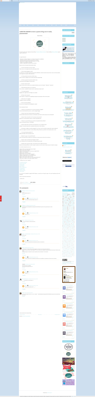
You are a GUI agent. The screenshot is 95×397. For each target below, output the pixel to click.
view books (72, 292)
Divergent (69, 211)
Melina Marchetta (69, 231)
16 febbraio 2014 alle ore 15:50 (33, 285)
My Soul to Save (71, 247)
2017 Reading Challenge (68, 312)
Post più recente (22, 314)
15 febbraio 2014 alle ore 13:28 (33, 198)
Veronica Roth (64, 211)
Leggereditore (64, 208)
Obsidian (73, 231)
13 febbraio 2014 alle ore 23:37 (30, 205)
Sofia (23, 247)
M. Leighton (67, 246)
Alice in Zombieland (69, 237)
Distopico (69, 200)
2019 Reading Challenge (68, 330)
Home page (40, 314)
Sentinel (70, 232)
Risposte (24, 196)
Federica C (24, 205)
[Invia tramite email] (30, 182)
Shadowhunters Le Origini (69, 222)
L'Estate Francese (70, 244)
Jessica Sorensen (66, 212)
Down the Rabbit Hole (23, 167)
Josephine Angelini (64, 220)
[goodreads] (65, 38)
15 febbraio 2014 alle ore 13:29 (33, 226)
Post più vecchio (57, 314)
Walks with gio (22, 166)
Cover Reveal (72, 198)
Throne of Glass (71, 210)
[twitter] (64, 38)
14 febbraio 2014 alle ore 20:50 (30, 264)
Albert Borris (69, 236)
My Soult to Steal (69, 248)
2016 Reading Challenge (68, 303)
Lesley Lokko (69, 245)
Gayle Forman (71, 208)
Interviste (35, 25)
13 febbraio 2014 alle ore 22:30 (30, 190)
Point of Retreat (65, 232)
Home (22, 25)
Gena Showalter (72, 224)
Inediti (63, 197)
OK (74, 396)
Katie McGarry (64, 207)
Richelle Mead (64, 209)
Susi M (26, 198)
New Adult (64, 195)
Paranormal (66, 199)
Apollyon (68, 238)
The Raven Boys (71, 218)
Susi (66, 286)
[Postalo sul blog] (31, 182)
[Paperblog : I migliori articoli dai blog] (65, 187)
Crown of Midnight (70, 219)
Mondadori (72, 201)
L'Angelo (64, 231)
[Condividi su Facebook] (33, 182)
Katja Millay (66, 221)
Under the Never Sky (71, 235)
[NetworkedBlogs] (68, 164)
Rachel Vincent (70, 213)
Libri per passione (22, 170)
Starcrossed (68, 223)
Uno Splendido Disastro (68, 256)
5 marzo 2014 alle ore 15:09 (28, 292)
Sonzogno (72, 226)
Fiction (73, 197)
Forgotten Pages (22, 169)
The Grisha (71, 214)
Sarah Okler (69, 251)
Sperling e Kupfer (66, 201)
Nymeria (23, 190)
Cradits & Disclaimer (70, 25)
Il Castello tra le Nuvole (23, 162)
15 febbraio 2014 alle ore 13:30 (33, 240)
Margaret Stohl (72, 221)
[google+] (62, 41)
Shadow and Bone (66, 226)
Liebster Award (25, 183)
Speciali (54, 25)
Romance (64, 194)
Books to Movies (42, 25)
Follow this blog (68, 166)
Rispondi (23, 194)
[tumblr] (65, 41)
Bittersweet (71, 238)
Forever (63, 218)
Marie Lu (72, 212)
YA (71, 194)
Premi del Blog (29, 183)
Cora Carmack (71, 207)
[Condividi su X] (32, 182)
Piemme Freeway (66, 205)
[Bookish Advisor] (68, 51)
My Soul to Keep (65, 247)
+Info (72, 396)
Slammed (63, 223)
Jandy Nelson (65, 225)
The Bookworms (22, 168)
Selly (23, 220)
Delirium (68, 224)
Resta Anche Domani (71, 225)
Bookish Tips (48, 25)
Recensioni (30, 25)
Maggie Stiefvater (64, 210)
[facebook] (62, 38)
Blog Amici (59, 25)
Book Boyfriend (64, 219)
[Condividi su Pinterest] (34, 182)
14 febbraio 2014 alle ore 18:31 (29, 247)
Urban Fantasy (71, 195)
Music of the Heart (72, 246)
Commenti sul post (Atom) (26, 316)
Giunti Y (73, 211)
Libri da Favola (22, 164)
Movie (63, 222)
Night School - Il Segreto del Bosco (69, 250)
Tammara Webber (68, 233)
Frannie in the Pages (23, 163)
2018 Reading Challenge (68, 321)
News (26, 25)
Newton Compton (68, 196)
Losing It (67, 218)
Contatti (63, 25)
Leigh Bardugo (71, 209)
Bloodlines (68, 214)
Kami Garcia (70, 220)
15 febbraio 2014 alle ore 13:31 (33, 257)
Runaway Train (65, 251)
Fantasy (65, 198)
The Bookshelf (22, 165)
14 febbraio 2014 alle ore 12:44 (28, 220)
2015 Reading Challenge (68, 294)
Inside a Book (22, 171)
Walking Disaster (64, 236)
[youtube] (64, 41)
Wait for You (71, 206)
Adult (73, 200)
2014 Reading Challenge (68, 285)
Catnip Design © (49, 392)
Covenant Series (64, 213)
